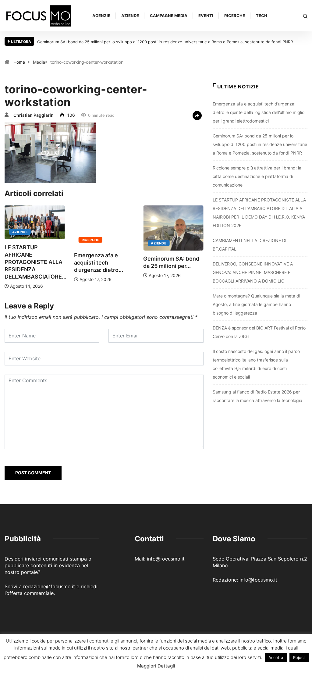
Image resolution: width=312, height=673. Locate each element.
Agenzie (101, 15)
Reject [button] (299, 657)
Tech (261, 15)
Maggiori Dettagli (156, 666)
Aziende (130, 15)
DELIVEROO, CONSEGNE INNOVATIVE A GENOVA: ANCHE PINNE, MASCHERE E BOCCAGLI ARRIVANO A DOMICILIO (253, 272)
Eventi (205, 15)
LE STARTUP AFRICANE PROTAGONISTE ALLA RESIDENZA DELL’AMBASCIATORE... (35, 262)
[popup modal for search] (305, 15)
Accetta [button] (275, 657)
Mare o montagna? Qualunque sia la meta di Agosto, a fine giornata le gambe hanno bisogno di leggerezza (256, 304)
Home (19, 62)
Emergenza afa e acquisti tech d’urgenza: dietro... (98, 262)
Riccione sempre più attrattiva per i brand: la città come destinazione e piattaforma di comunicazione (257, 176)
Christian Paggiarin (33, 115)
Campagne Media (168, 15)
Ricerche (234, 15)
